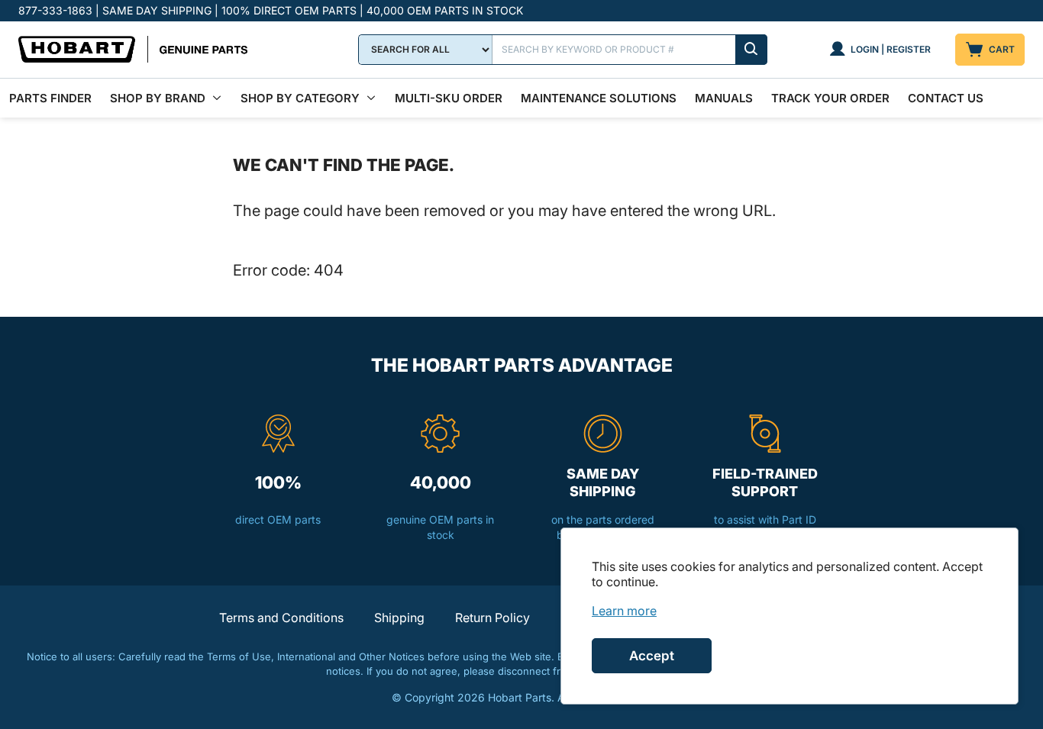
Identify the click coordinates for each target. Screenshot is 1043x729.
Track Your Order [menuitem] (830, 98)
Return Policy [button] (492, 617)
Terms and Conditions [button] (281, 617)
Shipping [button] (399, 617)
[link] (624, 610)
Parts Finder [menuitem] (50, 98)
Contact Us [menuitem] (945, 98)
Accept (651, 655)
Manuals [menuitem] (724, 98)
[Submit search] (751, 49)
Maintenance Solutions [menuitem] (598, 98)
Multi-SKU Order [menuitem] (448, 98)
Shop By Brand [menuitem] (157, 98)
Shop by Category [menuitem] (300, 98)
